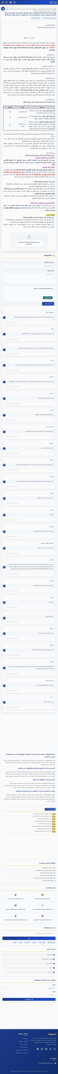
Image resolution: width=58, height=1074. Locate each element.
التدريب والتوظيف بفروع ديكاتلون (46, 819)
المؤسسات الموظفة (21, 1053)
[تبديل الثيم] (6, 2)
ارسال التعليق (47, 303)
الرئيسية (24, 1038)
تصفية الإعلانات (28, 999)
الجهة (54, 991)
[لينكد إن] (42, 1048)
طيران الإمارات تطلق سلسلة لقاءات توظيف (43, 816)
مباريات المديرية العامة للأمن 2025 (48, 873)
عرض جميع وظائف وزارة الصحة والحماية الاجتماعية (29, 243)
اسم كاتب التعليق (49, 262)
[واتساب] (54, 1048)
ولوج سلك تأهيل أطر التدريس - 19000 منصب (45, 870)
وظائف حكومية (22, 1041)
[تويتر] (46, 1048)
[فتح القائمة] (2, 2)
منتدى (50, 968)
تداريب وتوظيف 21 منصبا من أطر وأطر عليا (44, 814)
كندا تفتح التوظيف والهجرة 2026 (46, 829)
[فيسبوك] (50, 1048)
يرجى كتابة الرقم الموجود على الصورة (43, 288)
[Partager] (3, 9)
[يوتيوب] (37, 1048)
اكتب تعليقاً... (50, 271)
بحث (29, 938)
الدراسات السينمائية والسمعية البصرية (44, 821)
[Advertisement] (29, 732)
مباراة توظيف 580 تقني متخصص (48, 875)
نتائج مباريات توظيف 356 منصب (46, 824)
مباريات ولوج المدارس (47, 959)
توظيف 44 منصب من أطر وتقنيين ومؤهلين (44, 826)
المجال (54, 985)
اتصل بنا (50, 972)
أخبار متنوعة (50, 963)
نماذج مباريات (49, 954)
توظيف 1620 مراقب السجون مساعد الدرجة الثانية (44, 878)
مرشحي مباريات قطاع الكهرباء (49, 868)
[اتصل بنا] (10, 2)
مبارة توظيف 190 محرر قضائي (49, 880)
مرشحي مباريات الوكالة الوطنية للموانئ (45, 831)
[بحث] (14, 2)
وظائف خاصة (23, 1044)
